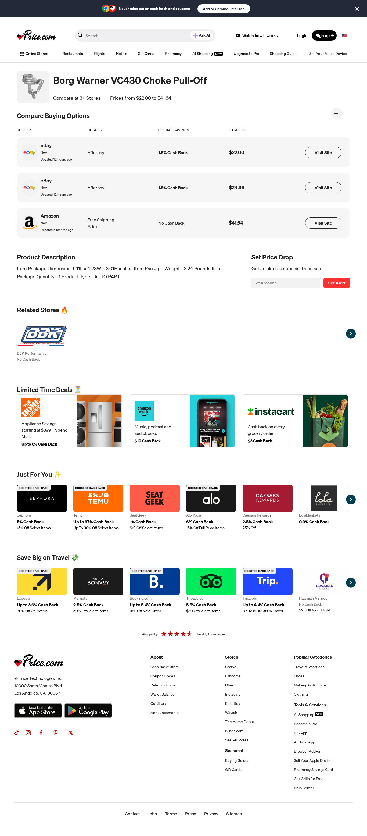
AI (204, 35)
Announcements (164, 713)
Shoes (299, 676)
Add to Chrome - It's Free (224, 9)
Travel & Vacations (309, 667)
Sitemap (234, 813)
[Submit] (80, 36)
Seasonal (234, 750)
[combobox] (145, 35)
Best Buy (232, 703)
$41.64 (236, 223)
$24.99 (236, 187)
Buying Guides (237, 760)
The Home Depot (239, 722)
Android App (304, 742)
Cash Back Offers (164, 667)
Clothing (301, 694)
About (156, 656)
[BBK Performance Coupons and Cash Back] (42, 343)
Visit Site (323, 152)
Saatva (230, 667)
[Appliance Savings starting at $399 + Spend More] (69, 421)
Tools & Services (310, 704)
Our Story (158, 703)
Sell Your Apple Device (328, 53)
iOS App (300, 733)
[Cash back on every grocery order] (295, 421)
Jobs (152, 813)
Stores (231, 656)
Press (190, 813)
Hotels (121, 53)
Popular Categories (313, 656)
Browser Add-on (307, 751)
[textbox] (344, 35)
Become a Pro (305, 724)
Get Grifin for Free (308, 779)
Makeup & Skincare (310, 685)
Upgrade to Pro (246, 53)
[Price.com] (38, 672)
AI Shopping (203, 53)
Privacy (211, 813)
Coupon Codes (162, 676)
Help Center (304, 788)
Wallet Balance (162, 694)
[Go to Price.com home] (36, 35)
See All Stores (237, 740)
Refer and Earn (162, 685)
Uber (229, 685)
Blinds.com (234, 731)
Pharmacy (173, 53)
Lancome (233, 676)
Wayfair (231, 713)
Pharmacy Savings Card (313, 770)
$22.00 (236, 152)
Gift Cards (146, 53)
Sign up (323, 35)
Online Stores (37, 53)
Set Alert (337, 282)
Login (302, 35)
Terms (171, 813)
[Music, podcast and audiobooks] (182, 421)
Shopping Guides (284, 53)
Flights (99, 53)
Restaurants (73, 53)
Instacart (232, 694)
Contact (132, 813)
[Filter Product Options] (337, 113)
